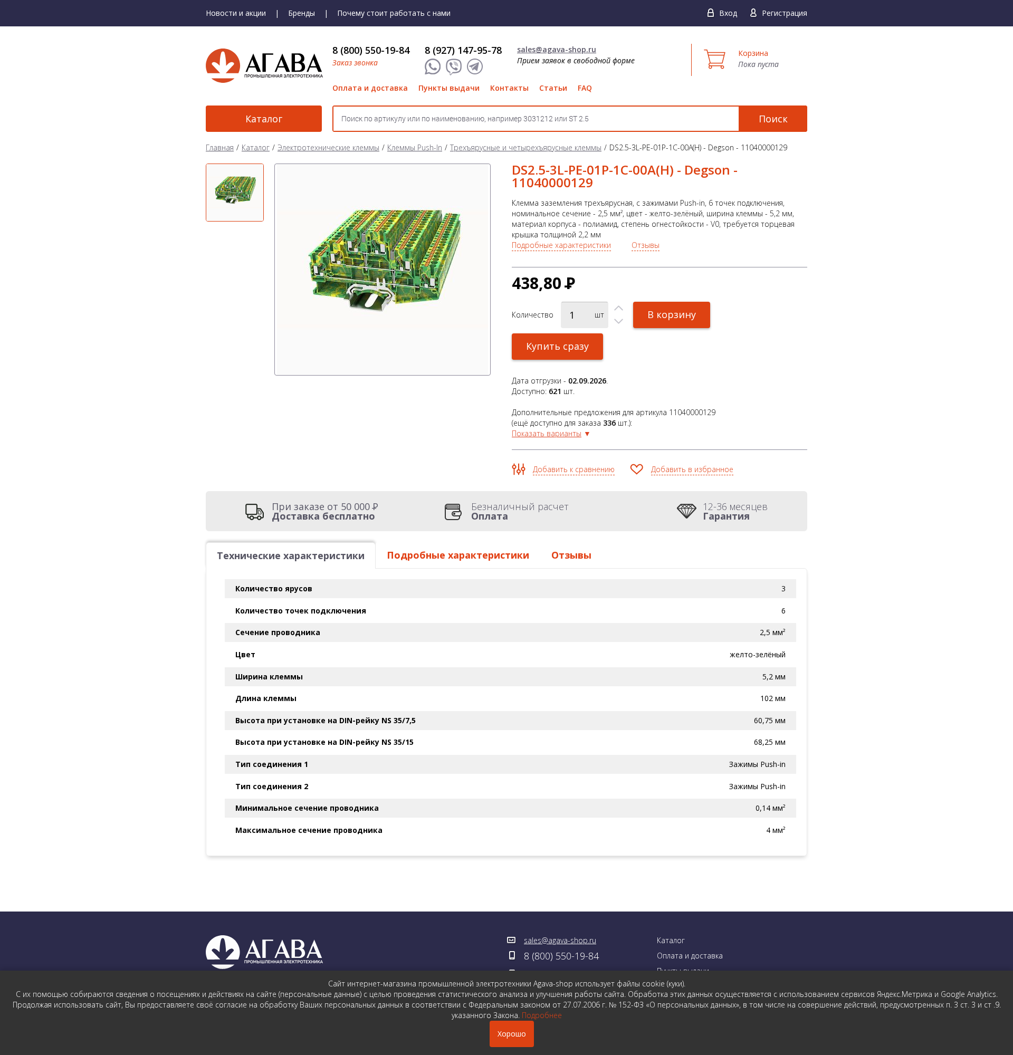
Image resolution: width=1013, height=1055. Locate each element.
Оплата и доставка (370, 88)
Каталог (263, 118)
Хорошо (512, 1034)
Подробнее (542, 1015)
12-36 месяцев (735, 511)
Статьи (553, 88)
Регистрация (784, 13)
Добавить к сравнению (574, 469)
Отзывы (646, 245)
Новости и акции (236, 13)
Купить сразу (557, 346)
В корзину (671, 314)
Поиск (773, 118)
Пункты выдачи (449, 88)
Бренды (301, 13)
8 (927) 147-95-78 (463, 50)
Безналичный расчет (520, 511)
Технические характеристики (291, 555)
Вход (728, 13)
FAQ (585, 88)
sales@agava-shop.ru (556, 49)
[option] (235, 193)
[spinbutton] (584, 315)
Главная (220, 147)
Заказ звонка (355, 62)
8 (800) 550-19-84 (370, 50)
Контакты (509, 88)
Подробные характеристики (561, 245)
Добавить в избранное (692, 469)
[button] (618, 308)
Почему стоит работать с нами (394, 13)
